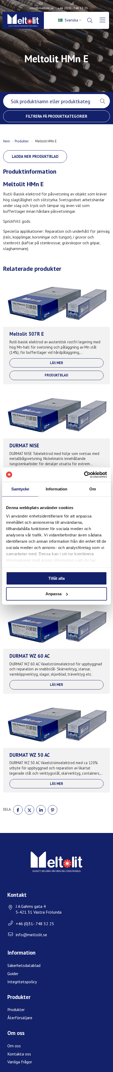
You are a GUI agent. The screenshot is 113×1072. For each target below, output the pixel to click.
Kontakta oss (19, 1054)
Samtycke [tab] (20, 489)
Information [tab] (56, 489)
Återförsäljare (19, 1017)
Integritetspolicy (22, 981)
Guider (12, 973)
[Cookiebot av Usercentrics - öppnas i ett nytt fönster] (84, 474)
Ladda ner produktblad (35, 156)
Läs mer (56, 363)
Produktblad (56, 375)
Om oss (14, 1045)
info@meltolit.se (42, 8)
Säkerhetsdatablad (23, 965)
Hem (6, 141)
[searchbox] (49, 101)
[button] (102, 101)
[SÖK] (90, 20)
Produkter (22, 141)
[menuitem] (70, 20)
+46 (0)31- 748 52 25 (73, 8)
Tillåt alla (56, 578)
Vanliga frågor (19, 1061)
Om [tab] (92, 489)
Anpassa (53, 594)
